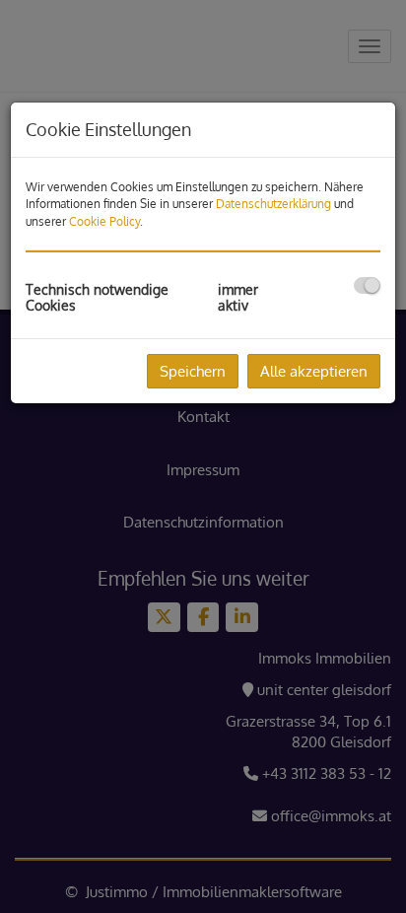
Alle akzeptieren (314, 371)
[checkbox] (367, 285)
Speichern (193, 371)
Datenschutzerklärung (273, 203)
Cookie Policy (104, 221)
